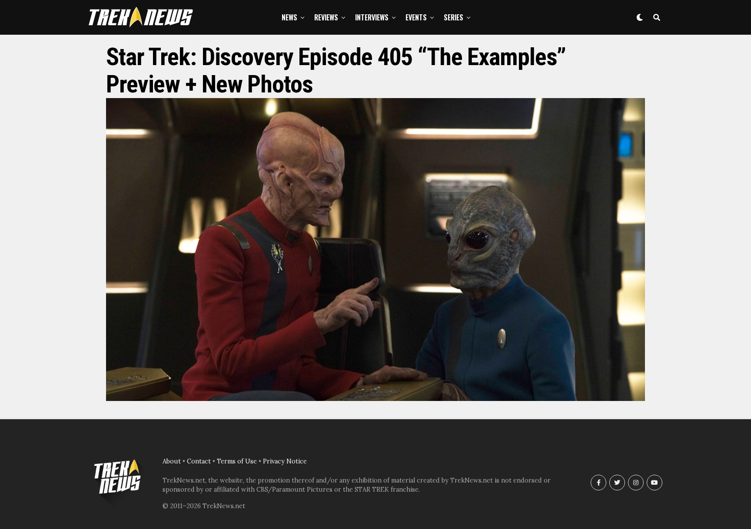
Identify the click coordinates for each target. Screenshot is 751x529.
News (289, 17)
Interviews (372, 17)
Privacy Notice (285, 461)
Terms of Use (237, 461)
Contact (199, 461)
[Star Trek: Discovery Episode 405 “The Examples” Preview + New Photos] (375, 398)
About (172, 461)
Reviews (326, 17)
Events (416, 17)
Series (453, 17)
